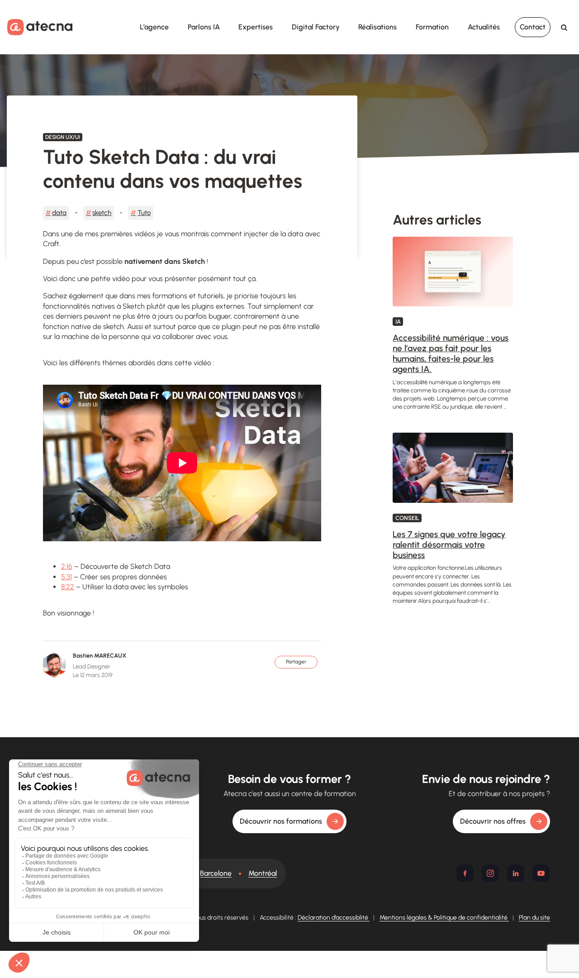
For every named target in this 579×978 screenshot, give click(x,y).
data (59, 213)
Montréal (262, 873)
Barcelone (216, 873)
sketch (101, 213)
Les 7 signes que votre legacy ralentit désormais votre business (449, 544)
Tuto (144, 213)
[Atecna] (39, 27)
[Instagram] (490, 873)
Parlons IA (204, 27)
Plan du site (534, 917)
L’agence (154, 27)
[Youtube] (541, 873)
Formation (432, 27)
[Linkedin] (516, 873)
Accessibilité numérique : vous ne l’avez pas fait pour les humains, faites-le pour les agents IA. (450, 353)
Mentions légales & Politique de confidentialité (444, 917)
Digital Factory (316, 27)
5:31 (66, 576)
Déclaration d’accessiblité (334, 917)
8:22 (67, 586)
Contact (533, 27)
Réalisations (377, 27)
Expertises (255, 27)
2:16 (66, 566)
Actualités (484, 27)
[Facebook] (465, 873)
